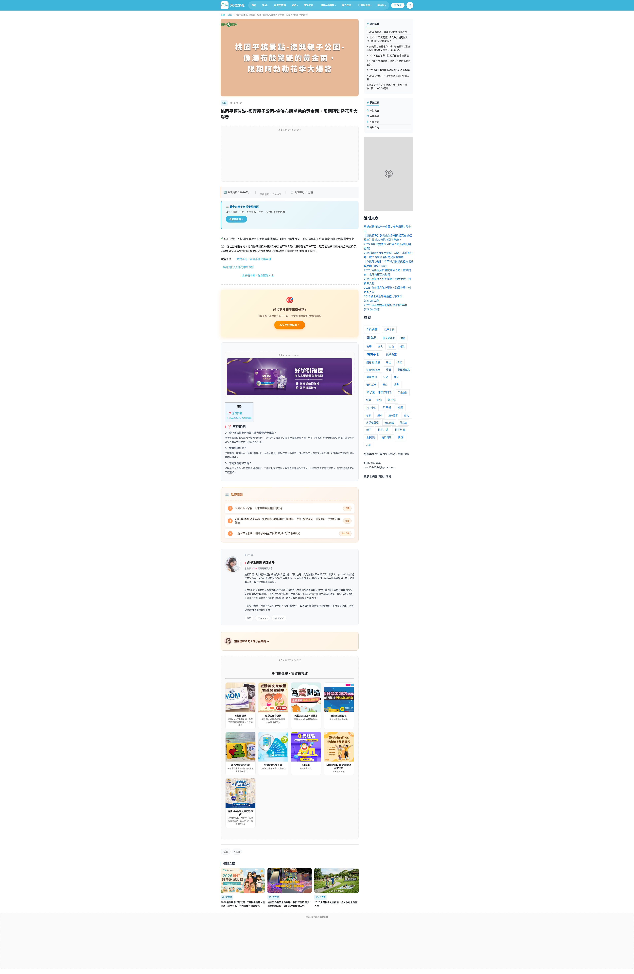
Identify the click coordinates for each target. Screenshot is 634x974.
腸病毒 (403, 422)
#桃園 (237, 851)
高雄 (368, 444)
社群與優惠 (364, 5)
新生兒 (392, 400)
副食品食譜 (389, 338)
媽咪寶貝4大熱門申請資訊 (237, 267)
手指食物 (402, 392)
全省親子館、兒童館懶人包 (247, 275)
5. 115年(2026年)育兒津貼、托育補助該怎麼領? (388, 63)
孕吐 (388, 362)
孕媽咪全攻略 (373, 369)
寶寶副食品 (403, 369)
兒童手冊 (389, 329)
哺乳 (402, 346)
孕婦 (399, 362)
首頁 (254, 5)
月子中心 (371, 407)
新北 (379, 400)
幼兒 (385, 377)
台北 (380, 346)
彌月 (396, 377)
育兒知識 (389, 422)
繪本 (379, 415)
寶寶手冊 (371, 377)
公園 (230, 14)
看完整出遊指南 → (290, 325)
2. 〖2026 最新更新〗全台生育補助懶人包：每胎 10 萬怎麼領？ (387, 39)
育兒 (406, 415)
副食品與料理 (327, 5)
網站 (249, 618)
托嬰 (368, 400)
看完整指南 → (236, 219)
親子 (368, 429)
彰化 (385, 384)
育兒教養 (308, 5)
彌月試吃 (371, 384)
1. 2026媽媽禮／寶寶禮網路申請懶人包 (387, 31)
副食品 (371, 338)
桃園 (400, 407)
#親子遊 (372, 329)
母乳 (368, 415)
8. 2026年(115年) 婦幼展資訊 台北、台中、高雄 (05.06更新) (387, 86)
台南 (391, 346)
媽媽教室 (374, 110)
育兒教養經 (372, 422)
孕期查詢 (374, 121)
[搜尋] (409, 5)
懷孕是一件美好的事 (379, 392)
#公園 (225, 851)
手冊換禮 (374, 116)
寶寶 (388, 369)
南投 (403, 338)
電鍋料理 (386, 437)
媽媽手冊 (373, 354)
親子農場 (370, 437)
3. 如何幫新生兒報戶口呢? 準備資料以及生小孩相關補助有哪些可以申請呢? (388, 48)
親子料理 (400, 429)
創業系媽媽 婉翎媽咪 (239, 418)
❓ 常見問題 (234, 413)
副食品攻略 (280, 5)
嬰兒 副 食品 (373, 362)
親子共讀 (346, 5)
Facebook (263, 618)
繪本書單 (393, 415)
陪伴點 (380, 5)
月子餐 (387, 407)
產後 (294, 5)
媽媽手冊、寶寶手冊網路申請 (254, 259)
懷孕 (264, 5)
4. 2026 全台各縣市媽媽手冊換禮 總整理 (388, 55)
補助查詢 (374, 127)
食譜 (401, 437)
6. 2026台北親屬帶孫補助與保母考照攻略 (388, 70)
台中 (369, 346)
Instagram (279, 618)
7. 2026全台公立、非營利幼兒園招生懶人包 (388, 77)
